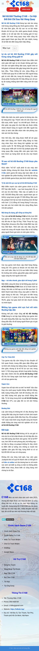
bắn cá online (9, 462)
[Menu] (3, 3)
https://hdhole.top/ (17, 609)
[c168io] (19, 3)
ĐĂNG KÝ (13, 9)
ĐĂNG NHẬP (26, 9)
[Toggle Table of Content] (13, 48)
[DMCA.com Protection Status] (8, 519)
